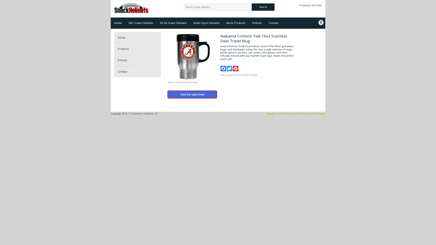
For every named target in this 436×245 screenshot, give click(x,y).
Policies (257, 23)
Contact (273, 23)
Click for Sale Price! (192, 94)
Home (118, 23)
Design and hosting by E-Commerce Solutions (296, 114)
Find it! (263, 7)
